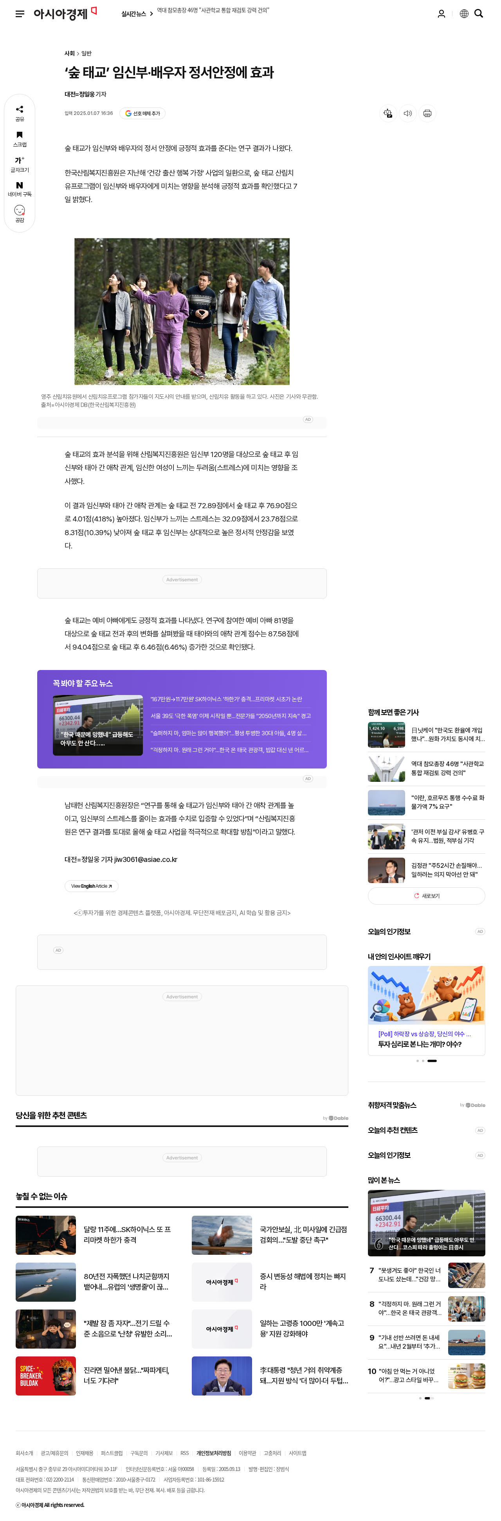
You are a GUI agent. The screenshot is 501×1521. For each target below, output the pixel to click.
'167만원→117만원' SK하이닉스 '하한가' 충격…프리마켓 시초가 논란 (226, 699)
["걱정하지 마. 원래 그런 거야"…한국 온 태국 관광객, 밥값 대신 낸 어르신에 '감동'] (466, 1320)
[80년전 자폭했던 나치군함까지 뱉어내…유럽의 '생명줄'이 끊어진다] (46, 1300)
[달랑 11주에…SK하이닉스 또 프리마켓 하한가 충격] (46, 1253)
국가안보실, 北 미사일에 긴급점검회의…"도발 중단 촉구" (303, 1235)
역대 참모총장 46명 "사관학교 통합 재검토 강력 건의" (447, 768)
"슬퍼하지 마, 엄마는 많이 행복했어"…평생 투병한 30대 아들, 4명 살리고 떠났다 (231, 733)
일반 (86, 54)
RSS (184, 1453)
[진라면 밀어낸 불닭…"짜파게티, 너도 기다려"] (46, 1394)
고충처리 (272, 1453)
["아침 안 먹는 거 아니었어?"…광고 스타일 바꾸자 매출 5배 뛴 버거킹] (466, 1387)
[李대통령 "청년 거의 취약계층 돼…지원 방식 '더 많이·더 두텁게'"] (222, 1394)
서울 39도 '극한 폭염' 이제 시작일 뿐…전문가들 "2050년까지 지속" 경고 (231, 716)
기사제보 (164, 1453)
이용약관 (247, 1453)
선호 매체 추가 (146, 113)
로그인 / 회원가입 (441, 14)
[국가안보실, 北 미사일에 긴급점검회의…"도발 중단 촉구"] (222, 1253)
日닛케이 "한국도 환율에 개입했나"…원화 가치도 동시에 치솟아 (446, 735)
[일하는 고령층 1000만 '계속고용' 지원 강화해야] (222, 1347)
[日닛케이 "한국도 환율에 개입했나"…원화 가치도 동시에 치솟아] (386, 746)
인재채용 (84, 1453)
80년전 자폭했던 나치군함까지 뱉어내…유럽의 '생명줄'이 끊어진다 (126, 1282)
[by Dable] (335, 1118)
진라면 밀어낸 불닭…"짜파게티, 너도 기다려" (126, 1375)
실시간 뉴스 (133, 14)
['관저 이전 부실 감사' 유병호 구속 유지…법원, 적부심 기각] (386, 848)
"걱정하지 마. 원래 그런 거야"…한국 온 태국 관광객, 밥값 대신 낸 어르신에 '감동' (231, 750)
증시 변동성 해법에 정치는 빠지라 (303, 1282)
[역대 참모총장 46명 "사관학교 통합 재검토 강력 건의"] (386, 780)
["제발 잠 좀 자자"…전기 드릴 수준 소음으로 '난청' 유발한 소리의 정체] (46, 1347)
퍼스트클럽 (112, 1453)
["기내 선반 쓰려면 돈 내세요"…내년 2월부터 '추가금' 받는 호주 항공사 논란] (466, 1353)
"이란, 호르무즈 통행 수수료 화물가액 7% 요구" (447, 802)
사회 (70, 54)
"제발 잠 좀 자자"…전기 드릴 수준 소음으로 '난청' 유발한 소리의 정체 (126, 1329)
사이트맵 (297, 1453)
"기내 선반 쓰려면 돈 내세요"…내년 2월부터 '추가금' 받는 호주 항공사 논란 (410, 1346)
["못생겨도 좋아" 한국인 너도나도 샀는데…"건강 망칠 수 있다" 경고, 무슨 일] (466, 1286)
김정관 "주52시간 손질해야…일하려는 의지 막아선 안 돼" (446, 870)
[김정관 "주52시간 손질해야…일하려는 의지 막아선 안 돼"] (386, 881)
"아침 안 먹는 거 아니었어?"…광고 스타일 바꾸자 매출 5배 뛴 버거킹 (409, 1380)
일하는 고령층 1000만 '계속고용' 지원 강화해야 (302, 1328)
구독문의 (139, 1453)
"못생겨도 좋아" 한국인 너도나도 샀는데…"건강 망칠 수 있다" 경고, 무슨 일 (409, 1279)
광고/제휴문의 (54, 1453)
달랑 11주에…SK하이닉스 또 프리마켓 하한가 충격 (127, 1235)
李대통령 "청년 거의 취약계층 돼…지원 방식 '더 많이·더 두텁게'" (301, 1376)
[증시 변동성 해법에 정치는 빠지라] (222, 1300)
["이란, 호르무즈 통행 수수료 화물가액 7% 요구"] (386, 814)
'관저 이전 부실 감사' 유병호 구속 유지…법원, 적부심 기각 (448, 836)
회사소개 (24, 1453)
